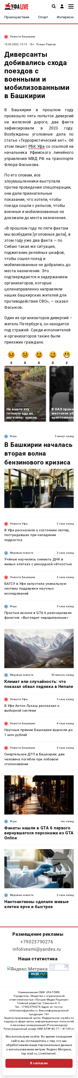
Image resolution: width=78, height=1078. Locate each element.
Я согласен (39, 1063)
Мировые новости (21, 552)
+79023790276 (36, 941)
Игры (13, 436)
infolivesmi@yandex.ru (37, 949)
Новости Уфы (19, 523)
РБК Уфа (36, 146)
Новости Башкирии (22, 36)
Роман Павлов (46, 44)
